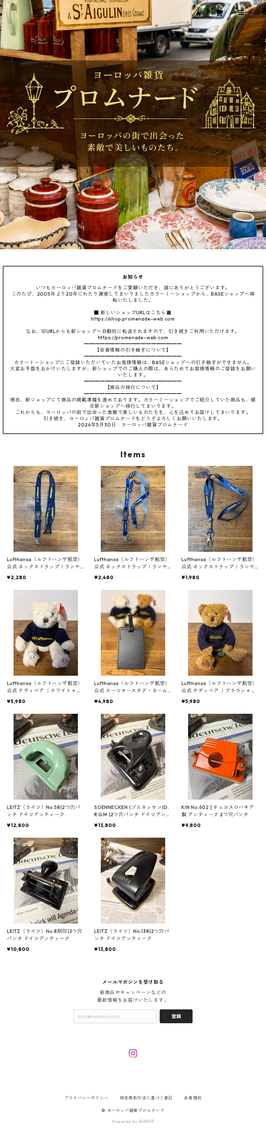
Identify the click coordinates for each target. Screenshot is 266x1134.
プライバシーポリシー (86, 1097)
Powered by (125, 1121)
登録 (176, 1016)
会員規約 (193, 1097)
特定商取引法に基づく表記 (146, 1097)
